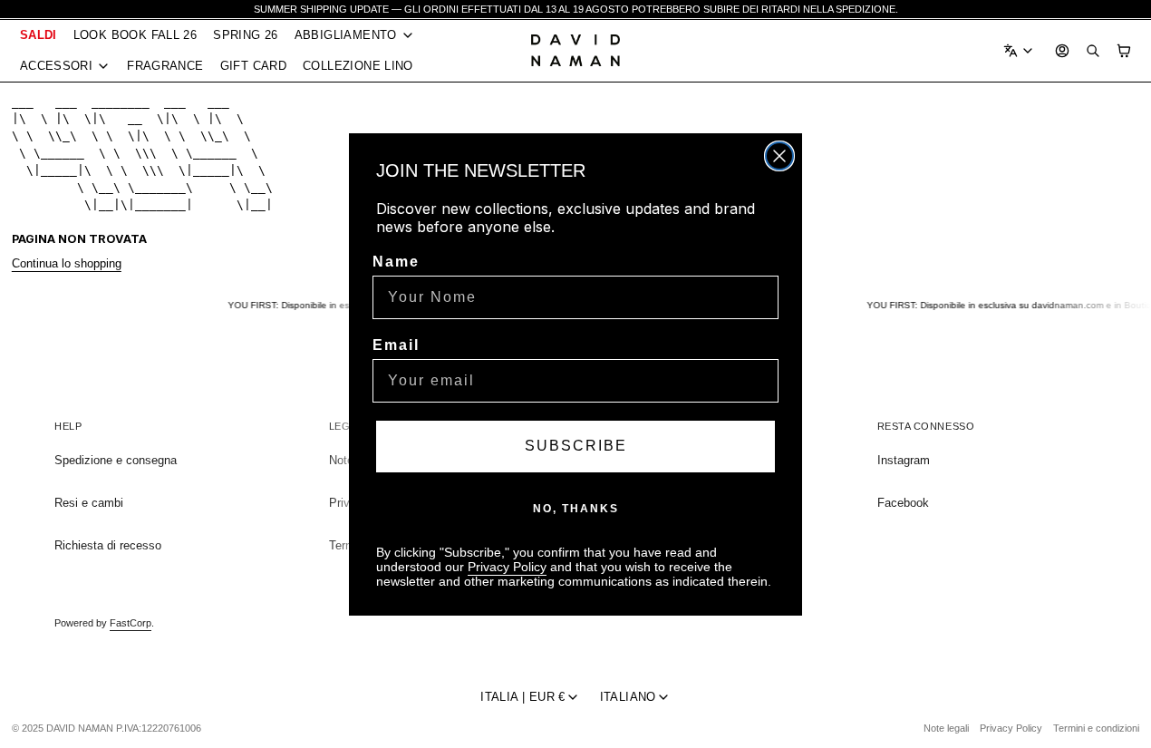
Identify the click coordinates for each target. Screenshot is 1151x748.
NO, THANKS (576, 508)
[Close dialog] (779, 156)
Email (396, 345)
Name (396, 261)
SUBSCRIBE (576, 445)
